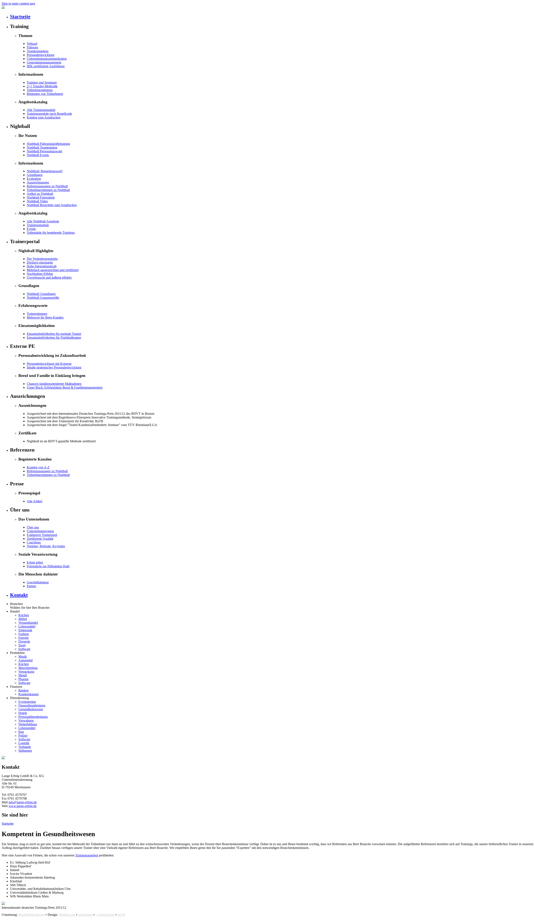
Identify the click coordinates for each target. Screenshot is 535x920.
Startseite (20, 16)
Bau (21, 732)
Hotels (22, 713)
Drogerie (24, 641)
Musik (22, 656)
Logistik (23, 743)
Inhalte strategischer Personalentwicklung (54, 367)
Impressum (85, 914)
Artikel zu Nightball (40, 193)
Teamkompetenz (37, 51)
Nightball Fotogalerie (41, 197)
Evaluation (34, 178)
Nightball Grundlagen (41, 294)
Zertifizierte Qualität (40, 538)
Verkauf (32, 43)
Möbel (22, 619)
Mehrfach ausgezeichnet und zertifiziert (53, 270)
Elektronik (25, 630)
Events (31, 229)
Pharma (23, 679)
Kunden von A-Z (38, 467)
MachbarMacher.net (31, 914)
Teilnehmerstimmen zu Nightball (48, 190)
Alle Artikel (34, 501)
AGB (121, 914)
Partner (31, 586)
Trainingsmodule (38, 225)
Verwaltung (26, 720)
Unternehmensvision (40, 531)
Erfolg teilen (35, 562)
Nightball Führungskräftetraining (48, 143)
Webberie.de (67, 914)
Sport (21, 645)
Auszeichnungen (38, 182)
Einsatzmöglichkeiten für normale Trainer (54, 334)
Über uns (33, 527)
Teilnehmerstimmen (40, 90)
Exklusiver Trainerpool (42, 535)
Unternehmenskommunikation (47, 58)
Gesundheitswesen (30, 709)
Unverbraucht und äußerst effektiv (49, 277)
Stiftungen (25, 750)
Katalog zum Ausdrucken (43, 117)
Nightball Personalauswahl (44, 151)
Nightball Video (37, 201)
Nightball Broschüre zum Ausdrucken (52, 205)
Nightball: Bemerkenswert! (44, 171)
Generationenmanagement (44, 62)
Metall (22, 675)
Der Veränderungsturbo (42, 258)
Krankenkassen (28, 694)
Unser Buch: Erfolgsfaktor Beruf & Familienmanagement (64, 387)
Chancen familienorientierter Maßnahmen (54, 383)
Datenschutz (106, 914)
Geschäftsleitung (38, 582)
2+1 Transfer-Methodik (42, 86)
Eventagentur (27, 701)
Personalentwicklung (40, 55)
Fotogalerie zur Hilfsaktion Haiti (48, 566)
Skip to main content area (18, 3)
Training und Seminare (42, 82)
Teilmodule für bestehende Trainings (51, 232)
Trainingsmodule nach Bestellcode (49, 113)
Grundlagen (34, 175)
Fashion (23, 634)
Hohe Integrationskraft (41, 266)
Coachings (34, 542)
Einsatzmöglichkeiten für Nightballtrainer (54, 337)
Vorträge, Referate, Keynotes (46, 546)
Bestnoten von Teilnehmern (45, 94)
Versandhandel (28, 622)
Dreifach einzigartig (40, 262)
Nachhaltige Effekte (40, 274)
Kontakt (19, 595)
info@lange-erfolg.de (23, 802)
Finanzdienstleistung (31, 705)
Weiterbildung (27, 724)
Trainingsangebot (86, 855)
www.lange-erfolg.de (23, 806)
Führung (32, 47)
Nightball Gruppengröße (43, 297)
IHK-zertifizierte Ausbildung (46, 66)
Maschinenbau (28, 668)
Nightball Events (38, 155)
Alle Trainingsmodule (41, 110)
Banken (23, 690)
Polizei (22, 735)
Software (24, 649)
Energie (23, 637)
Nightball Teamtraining (42, 147)
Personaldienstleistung (33, 716)
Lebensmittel (26, 626)
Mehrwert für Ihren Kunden (45, 317)
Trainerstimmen (37, 313)
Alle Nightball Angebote (43, 221)
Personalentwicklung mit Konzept (49, 363)
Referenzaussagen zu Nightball (47, 186)
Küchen (23, 615)
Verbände (24, 747)
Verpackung (26, 671)
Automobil (25, 660)
